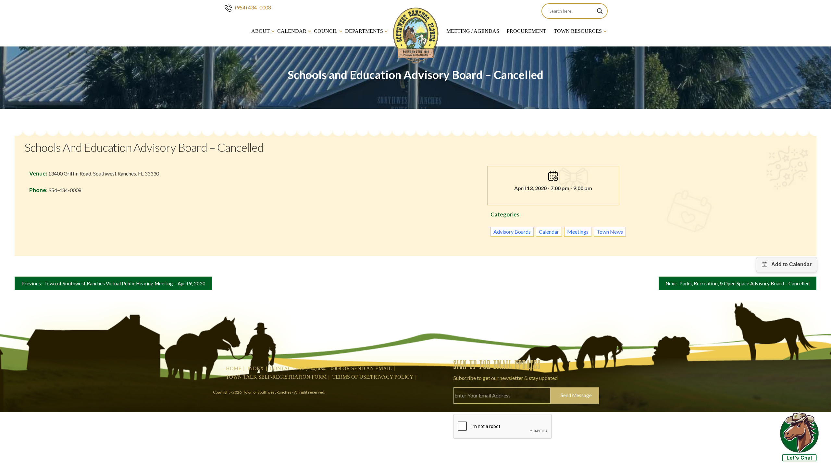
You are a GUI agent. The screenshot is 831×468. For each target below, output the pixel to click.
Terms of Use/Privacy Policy (373, 377)
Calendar (291, 31)
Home (234, 368)
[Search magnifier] (599, 11)
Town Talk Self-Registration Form (276, 377)
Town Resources (578, 31)
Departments (364, 31)
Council (326, 31)
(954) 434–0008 (253, 7)
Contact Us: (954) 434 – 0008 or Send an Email (331, 368)
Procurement (526, 31)
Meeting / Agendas (472, 31)
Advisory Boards (512, 231)
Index (255, 368)
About (260, 31)
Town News (610, 231)
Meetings (578, 231)
